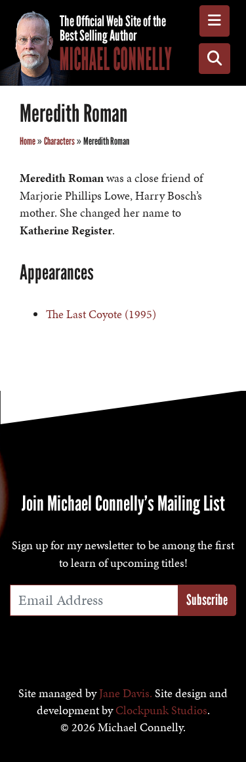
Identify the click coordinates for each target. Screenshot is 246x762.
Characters (59, 141)
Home (27, 141)
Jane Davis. (125, 693)
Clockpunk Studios (161, 710)
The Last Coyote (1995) (101, 314)
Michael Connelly (116, 58)
